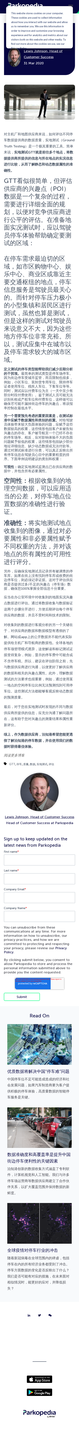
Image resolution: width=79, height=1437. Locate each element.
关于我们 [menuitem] (39, 1328)
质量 (26, 764)
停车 (19, 764)
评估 (51, 764)
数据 (32, 764)
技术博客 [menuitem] (39, 1358)
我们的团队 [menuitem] (39, 1348)
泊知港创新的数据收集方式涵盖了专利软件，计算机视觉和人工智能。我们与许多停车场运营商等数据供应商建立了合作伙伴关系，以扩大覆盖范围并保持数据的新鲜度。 (39, 1173)
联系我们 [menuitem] (39, 1338)
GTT (12, 764)
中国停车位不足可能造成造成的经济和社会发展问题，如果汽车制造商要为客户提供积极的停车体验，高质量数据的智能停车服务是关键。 (38, 1084)
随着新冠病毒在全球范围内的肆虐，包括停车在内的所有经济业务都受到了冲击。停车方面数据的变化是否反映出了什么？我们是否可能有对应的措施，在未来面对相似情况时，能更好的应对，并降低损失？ (38, 1269)
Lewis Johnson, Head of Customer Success (39, 817)
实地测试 (42, 764)
